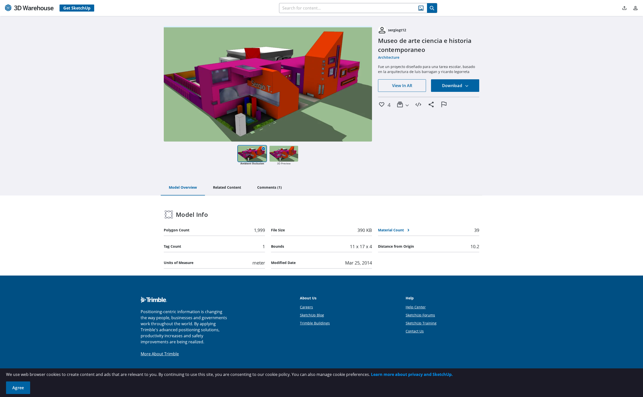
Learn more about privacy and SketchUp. (412, 374)
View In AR (402, 85)
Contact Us (415, 331)
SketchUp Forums (420, 315)
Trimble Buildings (315, 323)
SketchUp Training (421, 323)
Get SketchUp (76, 8)
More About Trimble (160, 354)
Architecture (388, 57)
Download (452, 85)
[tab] (183, 187)
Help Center (416, 307)
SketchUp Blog (312, 315)
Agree (18, 387)
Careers (306, 307)
